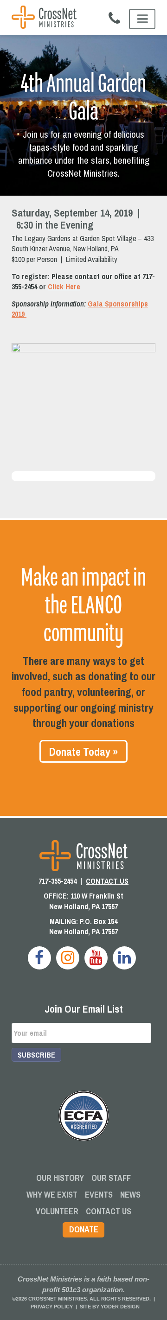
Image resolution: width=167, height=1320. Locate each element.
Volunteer (57, 1211)
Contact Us (108, 1211)
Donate (83, 1229)
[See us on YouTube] (96, 957)
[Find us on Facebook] (39, 957)
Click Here (64, 286)
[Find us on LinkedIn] (124, 957)
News (130, 1194)
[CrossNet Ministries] (44, 18)
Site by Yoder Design (110, 1306)
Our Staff (111, 1178)
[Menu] (142, 19)
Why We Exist (51, 1194)
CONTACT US (107, 881)
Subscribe (36, 1055)
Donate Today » (83, 751)
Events (99, 1194)
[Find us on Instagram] (67, 957)
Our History (60, 1178)
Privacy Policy (52, 1306)
